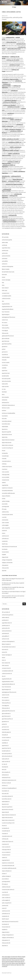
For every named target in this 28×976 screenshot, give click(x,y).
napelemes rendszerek (7, 487)
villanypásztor (5, 565)
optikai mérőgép (6, 501)
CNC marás (4, 290)
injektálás (4, 367)
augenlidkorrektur (6, 247)
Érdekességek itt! (6, 964)
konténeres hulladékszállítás (8, 413)
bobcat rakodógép (6, 279)
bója (3, 282)
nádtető (4, 482)
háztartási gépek (6, 357)
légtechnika (4, 437)
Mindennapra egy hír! (19, 961)
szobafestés (5, 541)
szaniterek (4, 530)
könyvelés (4, 418)
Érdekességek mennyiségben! (16, 958)
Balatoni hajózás (5, 269)
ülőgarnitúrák (5, 557)
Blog (4, 2)
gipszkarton (4, 346)
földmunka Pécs (5, 327)
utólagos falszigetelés (7, 560)
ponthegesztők (5, 506)
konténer (4, 410)
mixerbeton (4, 469)
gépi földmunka (5, 341)
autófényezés (5, 250)
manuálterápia (5, 456)
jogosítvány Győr (6, 373)
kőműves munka (6, 407)
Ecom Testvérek (5, 311)
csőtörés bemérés (6, 298)
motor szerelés (5, 472)
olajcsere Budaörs (6, 496)
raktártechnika (5, 511)
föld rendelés (5, 325)
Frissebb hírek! (14, 956)
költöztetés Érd (5, 402)
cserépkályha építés (6, 295)
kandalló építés (5, 375)
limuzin (3, 450)
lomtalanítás (5, 453)
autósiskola (4, 258)
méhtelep (4, 463)
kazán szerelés (5, 386)
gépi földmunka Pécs (7, 343)
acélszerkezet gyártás (7, 239)
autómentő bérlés (6, 255)
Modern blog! (15, 963)
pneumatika (4, 504)
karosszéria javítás (6, 378)
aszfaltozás (4, 245)
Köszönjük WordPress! (6, 972)
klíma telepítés (5, 397)
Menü (14, 7)
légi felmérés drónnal (7, 434)
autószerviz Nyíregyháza (7, 266)
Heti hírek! (8, 959)
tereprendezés (5, 552)
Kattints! (4, 959)
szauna (3, 533)
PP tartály (4, 509)
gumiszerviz (4, 351)
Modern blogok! (21, 956)
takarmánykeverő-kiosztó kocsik (9, 546)
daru (3, 301)
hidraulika (4, 359)
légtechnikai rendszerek (7, 445)
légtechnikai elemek (6, 442)
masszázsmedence (6, 461)
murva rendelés (5, 477)
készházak (4, 391)
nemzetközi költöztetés (7, 490)
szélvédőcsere (5, 538)
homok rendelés (5, 362)
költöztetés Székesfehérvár (8, 405)
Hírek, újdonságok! (6, 956)
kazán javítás (5, 383)
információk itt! (5, 958)
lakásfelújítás (5, 426)
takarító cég (4, 544)
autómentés (5, 253)
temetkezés (4, 549)
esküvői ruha (5, 319)
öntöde (3, 498)
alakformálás (5, 242)
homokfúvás (5, 365)
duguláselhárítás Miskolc (7, 309)
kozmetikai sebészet (6, 421)
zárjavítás (4, 570)
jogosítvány (4, 370)
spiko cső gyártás (6, 528)
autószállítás (5, 261)
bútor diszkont (5, 287)
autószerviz (4, 263)
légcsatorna (4, 429)
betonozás (4, 274)
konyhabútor (5, 415)
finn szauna (4, 322)
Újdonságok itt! (21, 963)
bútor (3, 285)
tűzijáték (4, 554)
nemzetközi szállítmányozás (8, 493)
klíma (3, 394)
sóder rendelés (5, 522)
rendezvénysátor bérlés (7, 514)
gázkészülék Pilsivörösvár (8, 335)
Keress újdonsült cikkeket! (8, 961)
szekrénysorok (5, 535)
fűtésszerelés (5, 333)
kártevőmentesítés (6, 381)
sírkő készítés (5, 520)
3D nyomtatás (5, 237)
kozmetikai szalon (6, 424)
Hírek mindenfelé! (16, 959)
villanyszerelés (5, 568)
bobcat (3, 277)
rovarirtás (4, 517)
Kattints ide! (13, 964)
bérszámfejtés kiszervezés (8, 271)
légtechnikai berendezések (8, 439)
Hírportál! (22, 959)
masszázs (4, 458)
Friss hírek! (8, 963)
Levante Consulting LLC (7, 448)
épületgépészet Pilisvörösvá (8, 317)
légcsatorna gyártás (6, 431)
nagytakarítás (5, 485)
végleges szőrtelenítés (7, 562)
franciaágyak (5, 330)
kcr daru (4, 389)
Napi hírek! (18, 964)
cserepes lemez (5, 293)
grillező (3, 349)
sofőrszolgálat (5, 525)
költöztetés (4, 399)
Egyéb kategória (5, 314)
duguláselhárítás (6, 303)
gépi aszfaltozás (5, 338)
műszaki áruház (5, 480)
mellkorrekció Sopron (7, 466)
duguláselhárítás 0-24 (7, 306)
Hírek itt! (4, 963)
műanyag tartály (5, 474)
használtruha (5, 354)
